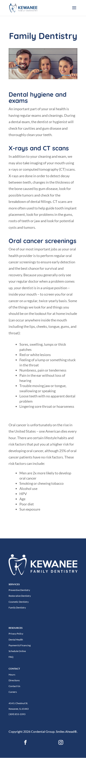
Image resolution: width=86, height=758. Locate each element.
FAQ (11, 656)
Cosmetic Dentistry (19, 601)
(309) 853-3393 (17, 714)
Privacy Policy (16, 633)
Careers (13, 691)
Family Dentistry (17, 607)
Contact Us (14, 686)
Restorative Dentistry (20, 595)
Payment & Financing (20, 645)
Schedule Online (17, 651)
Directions (14, 680)
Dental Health (16, 639)
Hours (12, 674)
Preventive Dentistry (19, 590)
